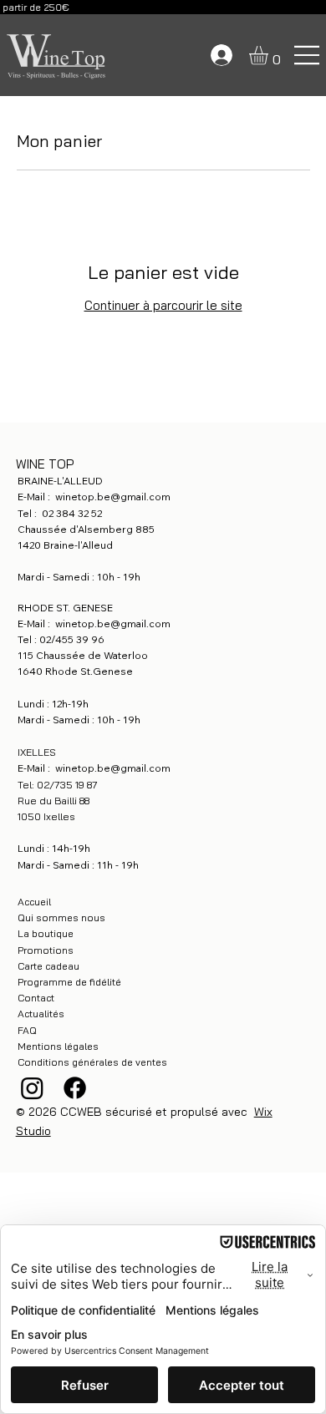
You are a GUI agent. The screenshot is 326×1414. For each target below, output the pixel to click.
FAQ (27, 1030)
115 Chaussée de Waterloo (83, 655)
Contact (36, 997)
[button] (269, 55)
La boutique (46, 933)
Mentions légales (58, 1046)
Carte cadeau (48, 966)
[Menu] (308, 55)
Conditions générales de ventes (92, 1062)
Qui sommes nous (61, 917)
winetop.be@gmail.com (113, 496)
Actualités (41, 1013)
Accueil (34, 901)
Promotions (46, 950)
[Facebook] (74, 1087)
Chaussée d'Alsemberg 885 (87, 529)
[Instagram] (32, 1087)
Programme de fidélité (69, 982)
